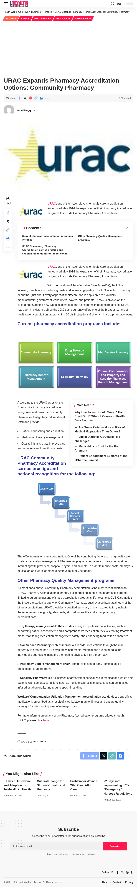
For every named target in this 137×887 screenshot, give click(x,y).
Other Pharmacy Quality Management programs (100, 238)
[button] (7, 3)
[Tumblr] (131, 872)
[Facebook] (118, 872)
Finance (25, 18)
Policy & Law (63, 18)
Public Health (83, 18)
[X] (122, 872)
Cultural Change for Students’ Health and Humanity (51, 785)
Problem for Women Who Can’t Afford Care (83, 785)
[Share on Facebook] (19, 98)
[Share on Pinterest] (30, 98)
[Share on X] (24, 98)
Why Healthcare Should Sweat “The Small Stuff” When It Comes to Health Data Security (100, 416)
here (46, 720)
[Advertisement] (68, 48)
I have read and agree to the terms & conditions (70, 854)
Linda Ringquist (25, 110)
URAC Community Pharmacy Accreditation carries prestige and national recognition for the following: (45, 250)
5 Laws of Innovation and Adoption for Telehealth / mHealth (18, 785)
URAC (51, 203)
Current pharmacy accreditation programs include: (47, 238)
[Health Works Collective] (19, 3)
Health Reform (42, 18)
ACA (36, 741)
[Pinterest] (127, 872)
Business (11, 18)
